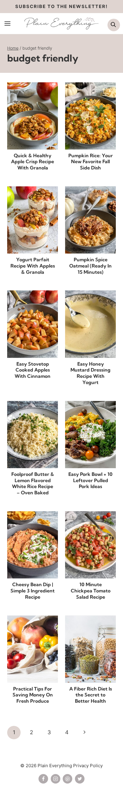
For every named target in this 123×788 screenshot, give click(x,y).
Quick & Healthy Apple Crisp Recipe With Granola (32, 161)
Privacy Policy (88, 765)
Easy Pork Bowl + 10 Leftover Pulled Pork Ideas (90, 480)
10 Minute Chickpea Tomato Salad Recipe (90, 590)
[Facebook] (43, 779)
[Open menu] (7, 23)
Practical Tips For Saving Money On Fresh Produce (33, 695)
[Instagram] (55, 779)
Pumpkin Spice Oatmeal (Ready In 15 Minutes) (90, 266)
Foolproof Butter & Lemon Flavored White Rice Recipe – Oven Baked (32, 483)
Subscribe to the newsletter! (61, 6)
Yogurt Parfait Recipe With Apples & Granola (32, 266)
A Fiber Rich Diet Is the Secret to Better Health (90, 695)
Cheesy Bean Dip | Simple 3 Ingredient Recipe (32, 590)
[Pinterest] (67, 779)
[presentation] (32, 116)
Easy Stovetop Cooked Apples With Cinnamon (32, 370)
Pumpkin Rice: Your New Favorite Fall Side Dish (90, 161)
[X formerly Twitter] (79, 779)
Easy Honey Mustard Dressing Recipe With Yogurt (90, 373)
